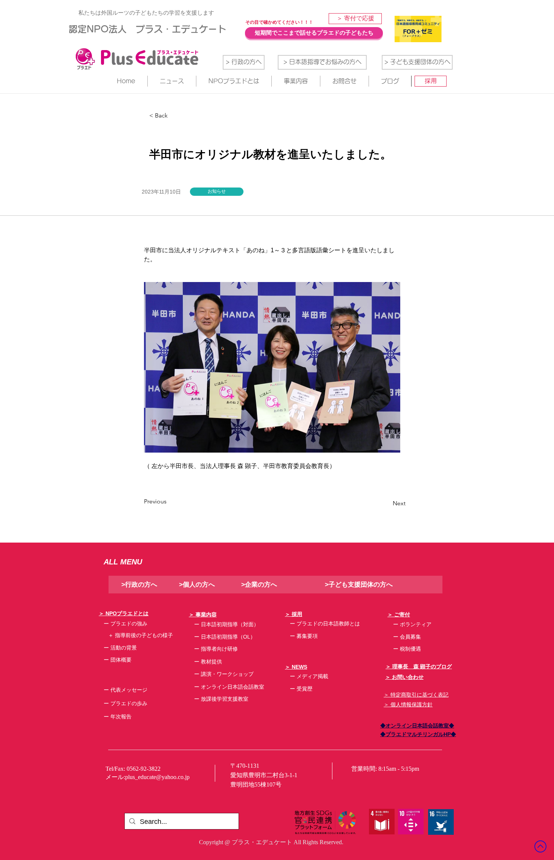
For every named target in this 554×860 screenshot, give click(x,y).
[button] (216, 192)
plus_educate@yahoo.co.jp (157, 777)
